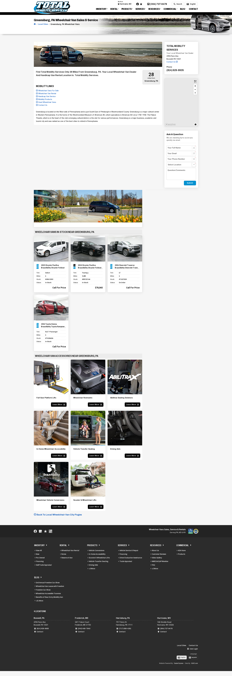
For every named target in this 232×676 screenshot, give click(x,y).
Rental (113, 9)
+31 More (39, 601)
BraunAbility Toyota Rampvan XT (53, 327)
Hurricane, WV (125, 4)
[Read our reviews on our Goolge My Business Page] (40, 531)
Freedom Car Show (43, 590)
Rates (63, 554)
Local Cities (181, 645)
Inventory (101, 9)
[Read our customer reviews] (141, 4)
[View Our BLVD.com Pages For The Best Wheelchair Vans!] (50, 531)
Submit (190, 183)
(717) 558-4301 (125, 628)
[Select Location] (181, 164)
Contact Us (42, 105)
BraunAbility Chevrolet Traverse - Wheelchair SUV (127, 268)
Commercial (169, 9)
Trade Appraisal (126, 561)
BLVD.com (194, 663)
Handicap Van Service (47, 96)
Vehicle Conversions (96, 550)
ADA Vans (182, 550)
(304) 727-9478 (158, 4)
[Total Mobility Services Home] (35, 24)
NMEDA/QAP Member (160, 561)
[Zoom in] (195, 86)
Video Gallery (157, 558)
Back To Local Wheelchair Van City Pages (59, 514)
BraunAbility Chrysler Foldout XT (90, 268)
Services (139, 9)
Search (179, 4)
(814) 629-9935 (43, 628)
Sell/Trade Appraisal (44, 565)
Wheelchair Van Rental (47, 93)
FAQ (153, 565)
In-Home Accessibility (97, 554)
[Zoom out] (195, 89)
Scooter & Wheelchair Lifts (99, 558)
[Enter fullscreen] (195, 81)
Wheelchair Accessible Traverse (48, 593)
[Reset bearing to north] (195, 93)
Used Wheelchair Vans (47, 102)
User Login (193, 649)
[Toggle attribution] (195, 124)
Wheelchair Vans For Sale (48, 91)
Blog (182, 9)
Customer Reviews (159, 554)
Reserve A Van (66, 558)
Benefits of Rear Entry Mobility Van (49, 597)
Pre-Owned (40, 558)
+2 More (155, 569)
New (37, 554)
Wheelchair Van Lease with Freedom (50, 586)
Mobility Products (45, 99)
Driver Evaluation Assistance (131, 558)
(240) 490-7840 (84, 628)
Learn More (57, 404)
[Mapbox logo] (170, 124)
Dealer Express (178, 663)
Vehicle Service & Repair (129, 550)
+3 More (92, 569)
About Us (155, 550)
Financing (40, 561)
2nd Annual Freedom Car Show (48, 583)
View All (39, 550)
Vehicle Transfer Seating (98, 561)
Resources (154, 9)
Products (126, 9)
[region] (181, 102)
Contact (193, 9)
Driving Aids (93, 565)
